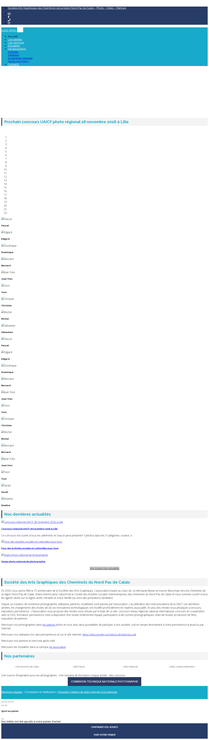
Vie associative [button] (17, 48)
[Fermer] (2, 718)
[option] (27, 666)
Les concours (16, 42)
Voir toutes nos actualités (104, 568)
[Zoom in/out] (12, 701)
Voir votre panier (104, 735)
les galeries (48, 624)
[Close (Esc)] (2, 701)
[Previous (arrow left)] (2, 705)
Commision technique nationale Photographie (104, 681)
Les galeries (15, 39)
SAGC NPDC (9, 30)
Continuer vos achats (104, 727)
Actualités (14, 45)
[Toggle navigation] (20, 29)
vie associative (57, 647)
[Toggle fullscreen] (9, 701)
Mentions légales (11, 692)
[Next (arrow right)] (6, 705)
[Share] (6, 701)
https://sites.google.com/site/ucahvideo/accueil (109, 634)
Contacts (13, 64)
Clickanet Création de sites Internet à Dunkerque (87, 692)
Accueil (13, 36)
